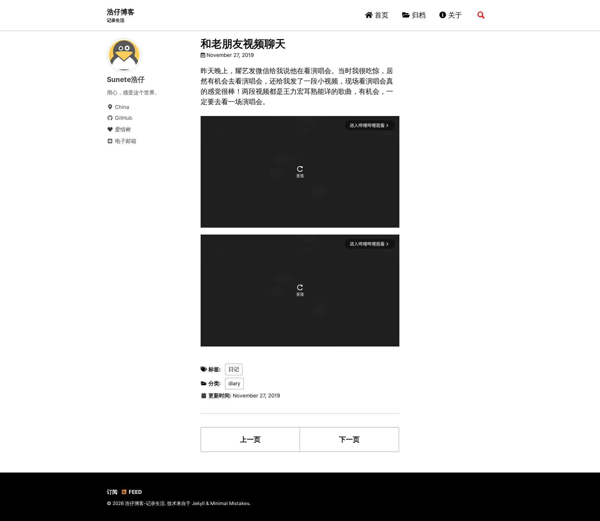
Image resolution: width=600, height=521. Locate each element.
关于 (454, 15)
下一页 (349, 439)
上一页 (250, 439)
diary (234, 383)
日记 (233, 369)
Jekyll (198, 503)
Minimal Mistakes (229, 503)
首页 (380, 15)
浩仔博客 (120, 15)
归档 (418, 15)
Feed (135, 492)
